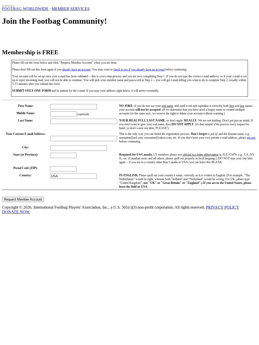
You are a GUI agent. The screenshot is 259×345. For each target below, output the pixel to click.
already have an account (76, 69)
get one (251, 137)
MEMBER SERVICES (71, 9)
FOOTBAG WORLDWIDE (25, 9)
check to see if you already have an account (139, 69)
